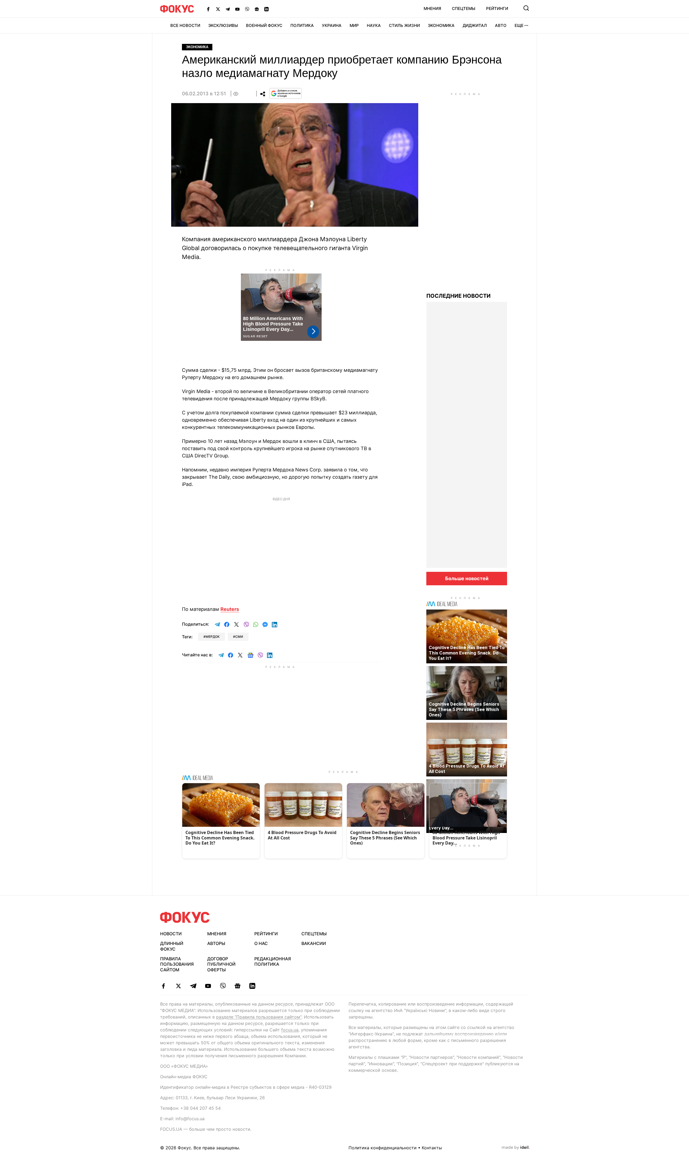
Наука (374, 25)
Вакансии (313, 943)
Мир (354, 25)
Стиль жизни (404, 25)
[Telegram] (228, 9)
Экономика (441, 25)
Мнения (432, 8)
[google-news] (237, 985)
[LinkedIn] (266, 9)
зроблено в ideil (515, 1148)
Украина (332, 25)
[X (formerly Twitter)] (218, 9)
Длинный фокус (171, 946)
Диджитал (475, 25)
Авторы (216, 943)
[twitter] (178, 985)
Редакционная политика (272, 961)
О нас (261, 943)
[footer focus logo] (185, 917)
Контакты (432, 1147)
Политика (302, 25)
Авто (501, 25)
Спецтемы (463, 8)
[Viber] (247, 9)
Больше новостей (466, 578)
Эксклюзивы (223, 25)
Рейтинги (497, 8)
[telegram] (193, 985)
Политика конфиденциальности (383, 1147)
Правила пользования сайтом (177, 964)
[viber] (223, 985)
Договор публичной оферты (221, 964)
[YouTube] (237, 9)
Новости (171, 933)
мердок (213, 637)
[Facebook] (208, 9)
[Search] (526, 8)
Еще (519, 25)
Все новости (185, 25)
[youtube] (208, 985)
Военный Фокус (264, 25)
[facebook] (163, 985)
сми (239, 637)
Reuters (229, 609)
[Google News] (257, 9)
